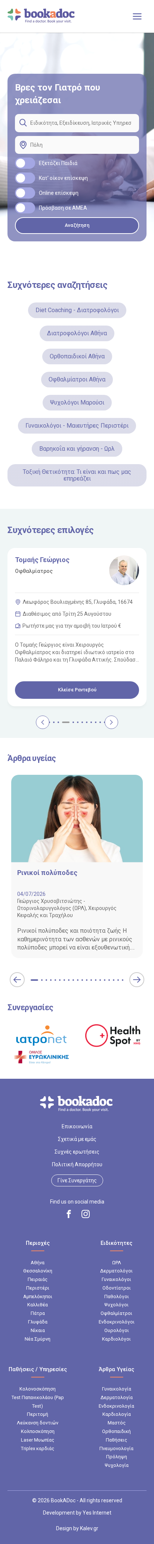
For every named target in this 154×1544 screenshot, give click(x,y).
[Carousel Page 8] (77, 722)
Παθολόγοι (116, 1296)
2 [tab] (42, 980)
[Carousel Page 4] (54, 722)
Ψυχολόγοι (116, 1304)
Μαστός (117, 1423)
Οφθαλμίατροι (116, 1313)
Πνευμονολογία (116, 1448)
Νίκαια (38, 1330)
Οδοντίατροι (116, 1288)
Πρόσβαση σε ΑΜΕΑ (63, 208)
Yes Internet (97, 1513)
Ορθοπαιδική (116, 1431)
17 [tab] (109, 980)
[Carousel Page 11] (91, 722)
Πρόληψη (116, 1456)
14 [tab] (95, 980)
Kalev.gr (89, 1528)
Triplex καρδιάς (37, 1448)
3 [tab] (46, 980)
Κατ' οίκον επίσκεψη (63, 178)
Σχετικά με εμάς (77, 1139)
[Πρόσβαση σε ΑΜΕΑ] (25, 207)
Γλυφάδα (37, 1322)
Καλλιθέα (37, 1304)
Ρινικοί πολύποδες (47, 872)
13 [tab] (91, 980)
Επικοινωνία (77, 1126)
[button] (17, 979)
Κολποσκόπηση (38, 1431)
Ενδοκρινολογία (116, 1406)
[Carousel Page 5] (58, 722)
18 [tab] (113, 980)
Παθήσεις (116, 1440)
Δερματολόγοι (116, 1271)
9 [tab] (73, 980)
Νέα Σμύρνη (37, 1339)
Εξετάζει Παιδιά (58, 163)
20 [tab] (122, 980)
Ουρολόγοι (116, 1330)
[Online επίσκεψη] (25, 193)
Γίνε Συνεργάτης (77, 1180)
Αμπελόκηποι (37, 1296)
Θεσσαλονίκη (37, 1271)
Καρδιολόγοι (116, 1339)
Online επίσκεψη (58, 193)
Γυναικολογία (116, 1389)
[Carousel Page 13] (100, 722)
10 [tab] (78, 980)
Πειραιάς (37, 1279)
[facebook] (69, 1214)
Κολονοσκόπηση (37, 1389)
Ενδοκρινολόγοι (117, 1322)
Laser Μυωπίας (37, 1440)
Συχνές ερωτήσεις (77, 1152)
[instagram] (85, 1214)
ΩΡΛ (116, 1262)
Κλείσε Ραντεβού (77, 689)
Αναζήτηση (77, 225)
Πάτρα (38, 1313)
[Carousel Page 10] (86, 722)
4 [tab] (51, 980)
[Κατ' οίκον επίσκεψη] (25, 178)
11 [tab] (82, 980)
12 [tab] (86, 980)
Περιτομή (37, 1414)
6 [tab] (60, 980)
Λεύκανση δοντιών (37, 1423)
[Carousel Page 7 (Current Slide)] (70, 722)
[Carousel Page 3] (49, 722)
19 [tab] (118, 980)
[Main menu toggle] (137, 16)
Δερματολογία (117, 1397)
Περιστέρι (37, 1288)
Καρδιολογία (116, 1414)
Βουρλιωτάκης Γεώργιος (54, 560)
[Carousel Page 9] (82, 722)
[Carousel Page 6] (63, 722)
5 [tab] (55, 980)
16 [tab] (104, 980)
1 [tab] (34, 980)
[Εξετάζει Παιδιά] (25, 163)
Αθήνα (37, 1262)
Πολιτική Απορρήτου (77, 1164)
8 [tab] (69, 980)
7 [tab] (64, 980)
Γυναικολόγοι (116, 1279)
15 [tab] (100, 980)
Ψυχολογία (117, 1465)
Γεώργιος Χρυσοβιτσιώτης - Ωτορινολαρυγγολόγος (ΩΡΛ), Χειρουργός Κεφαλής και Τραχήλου (67, 908)
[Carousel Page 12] (95, 722)
